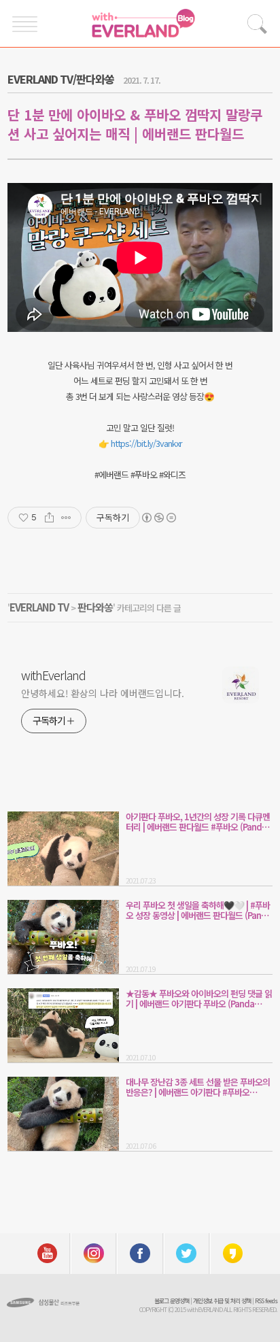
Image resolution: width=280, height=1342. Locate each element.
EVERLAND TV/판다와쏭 (60, 79)
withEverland (53, 675)
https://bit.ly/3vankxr (146, 443)
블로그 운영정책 (171, 1300)
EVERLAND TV (39, 607)
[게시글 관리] (66, 517)
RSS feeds (266, 1300)
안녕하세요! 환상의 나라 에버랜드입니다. (102, 693)
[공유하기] (49, 517)
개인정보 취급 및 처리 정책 (222, 1300)
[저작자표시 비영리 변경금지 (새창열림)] (158, 517)
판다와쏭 (95, 607)
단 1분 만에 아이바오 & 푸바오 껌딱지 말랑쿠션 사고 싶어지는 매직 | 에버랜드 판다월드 (134, 124)
